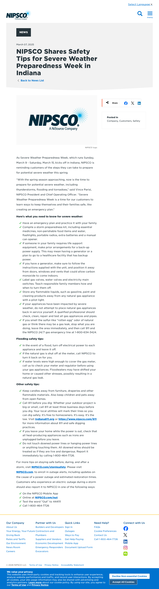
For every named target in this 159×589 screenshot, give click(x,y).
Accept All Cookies (123, 582)
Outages (70, 531)
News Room (13, 547)
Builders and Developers (50, 527)
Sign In (69, 527)
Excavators (42, 551)
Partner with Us (46, 522)
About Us (11, 527)
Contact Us (100, 535)
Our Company (15, 522)
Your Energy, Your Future (20, 531)
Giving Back (13, 535)
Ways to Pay (72, 535)
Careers (10, 551)
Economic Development (49, 543)
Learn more (35, 582)
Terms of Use (18, 585)
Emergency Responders (49, 547)
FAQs (97, 527)
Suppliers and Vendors (48, 539)
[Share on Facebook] (126, 103)
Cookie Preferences (105, 531)
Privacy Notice (40, 585)
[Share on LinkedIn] (139, 103)
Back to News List (32, 80)
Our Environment (16, 543)
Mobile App (71, 543)
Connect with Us (134, 522)
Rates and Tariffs (15, 539)
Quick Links (72, 522)
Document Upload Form (79, 547)
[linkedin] (125, 536)
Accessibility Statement (72, 565)
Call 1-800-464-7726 (106, 539)
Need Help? (101, 522)
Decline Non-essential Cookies (129, 576)
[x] (125, 529)
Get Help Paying (74, 539)
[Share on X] (131, 103)
